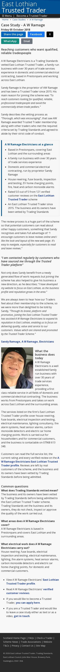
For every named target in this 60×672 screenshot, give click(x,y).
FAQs (31, 637)
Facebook (36, 34)
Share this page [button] (13, 34)
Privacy (15, 645)
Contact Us (27, 645)
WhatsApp (10, 41)
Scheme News (10, 641)
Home (5, 19)
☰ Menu (7, 16)
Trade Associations (31, 641)
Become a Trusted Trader (31, 16)
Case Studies (19, 19)
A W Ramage (36, 19)
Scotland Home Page (14, 637)
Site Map (40, 645)
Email (27, 41)
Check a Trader (44, 637)
